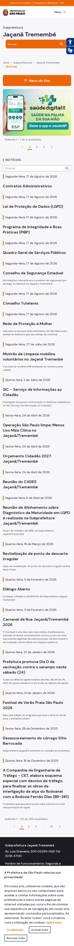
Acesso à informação (20, 3)
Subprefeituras (23, 62)
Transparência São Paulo (45, 3)
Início (6, 62)
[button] (51, 147)
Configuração (15, 929)
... (44, 826)
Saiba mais (53, 922)
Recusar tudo (16, 938)
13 (51, 826)
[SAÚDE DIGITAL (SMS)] (37, 112)
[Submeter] (67, 168)
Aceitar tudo (39, 929)
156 (62, 3)
